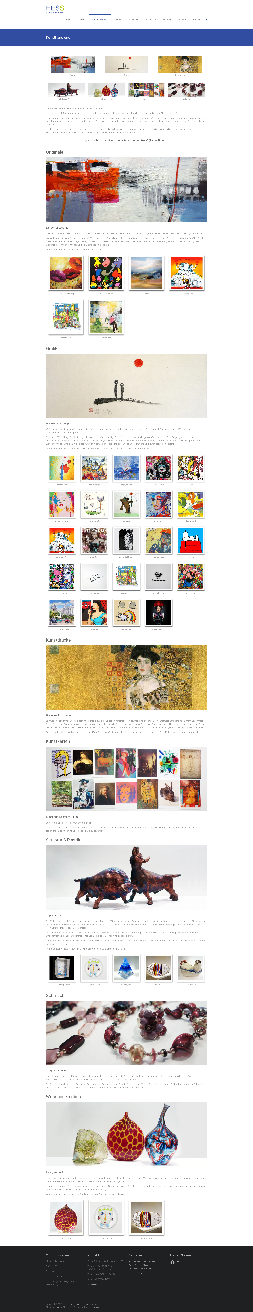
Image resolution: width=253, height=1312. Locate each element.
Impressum (92, 1284)
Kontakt (196, 20)
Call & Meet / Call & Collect (140, 1269)
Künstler (80, 20)
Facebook (182, 20)
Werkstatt (133, 20)
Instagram (167, 20)
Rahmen (117, 20)
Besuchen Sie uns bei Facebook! (142, 1261)
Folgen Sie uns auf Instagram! (141, 1265)
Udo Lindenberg (135, 1272)
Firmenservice (150, 20)
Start (68, 20)
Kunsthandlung (99, 20)
